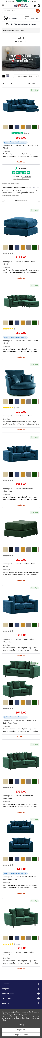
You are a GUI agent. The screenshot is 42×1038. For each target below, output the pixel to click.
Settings (21, 1025)
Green (34, 127)
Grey (28, 127)
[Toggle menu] (3, 5)
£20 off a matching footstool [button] (15, 142)
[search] (38, 11)
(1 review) (17, 407)
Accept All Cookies (21, 1034)
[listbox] (31, 76)
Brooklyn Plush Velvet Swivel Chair (17, 416)
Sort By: (21, 76)
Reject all (21, 1029)
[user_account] (35, 5)
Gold (23, 127)
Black (11, 127)
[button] (21, 84)
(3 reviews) (17, 329)
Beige (5, 127)
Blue (17, 127)
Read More (21, 162)
